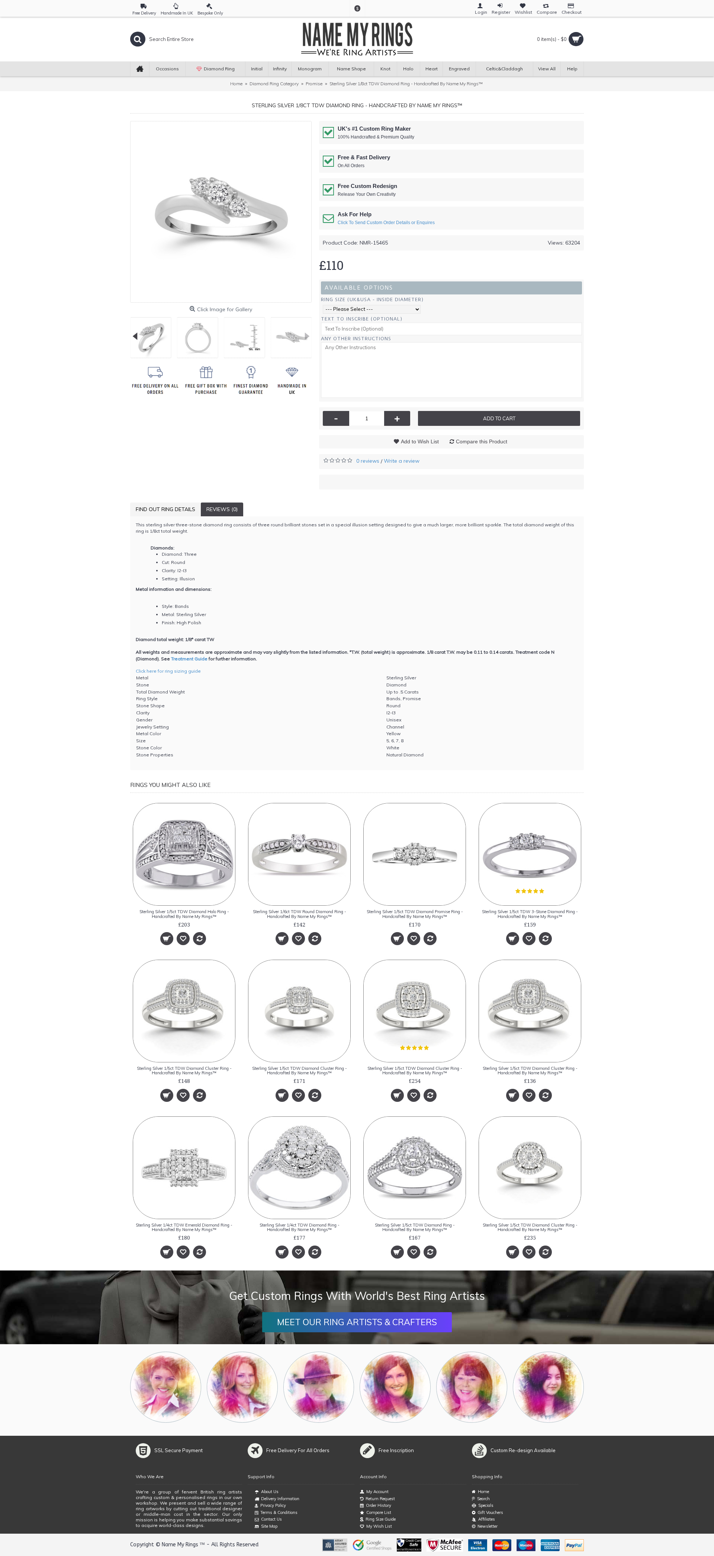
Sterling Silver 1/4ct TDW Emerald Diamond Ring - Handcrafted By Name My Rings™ (184, 1227)
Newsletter (487, 1526)
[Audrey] (548, 1387)
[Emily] (471, 1387)
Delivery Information (280, 1498)
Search (483, 1498)
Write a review (401, 460)
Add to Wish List (420, 441)
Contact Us (271, 1519)
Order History (378, 1505)
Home (483, 1491)
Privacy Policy (273, 1505)
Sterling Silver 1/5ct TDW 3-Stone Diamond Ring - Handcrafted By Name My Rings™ (530, 914)
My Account (377, 1491)
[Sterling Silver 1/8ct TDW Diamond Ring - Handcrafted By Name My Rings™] (221, 212)
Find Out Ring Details (165, 509)
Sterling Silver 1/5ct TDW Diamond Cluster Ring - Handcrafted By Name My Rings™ (184, 1070)
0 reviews (367, 460)
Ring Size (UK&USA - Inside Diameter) (372, 299)
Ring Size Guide (381, 1519)
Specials (485, 1505)
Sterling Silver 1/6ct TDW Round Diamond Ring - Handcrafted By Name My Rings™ (299, 914)
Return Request (380, 1498)
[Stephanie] (395, 1387)
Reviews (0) (222, 509)
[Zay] (318, 1387)
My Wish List (379, 1526)
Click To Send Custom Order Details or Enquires (386, 222)
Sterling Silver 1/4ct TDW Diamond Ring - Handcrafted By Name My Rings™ (300, 1227)
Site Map (269, 1526)
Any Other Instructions (356, 338)
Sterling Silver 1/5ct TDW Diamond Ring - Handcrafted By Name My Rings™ (415, 1227)
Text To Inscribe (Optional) (361, 319)
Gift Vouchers (490, 1512)
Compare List (378, 1512)
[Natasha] (165, 1387)
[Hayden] (242, 1387)
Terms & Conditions (279, 1512)
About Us (270, 1491)
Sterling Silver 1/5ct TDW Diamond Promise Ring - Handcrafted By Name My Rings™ (415, 914)
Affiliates (486, 1519)
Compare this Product (481, 441)
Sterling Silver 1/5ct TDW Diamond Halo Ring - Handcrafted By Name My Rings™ (184, 914)
